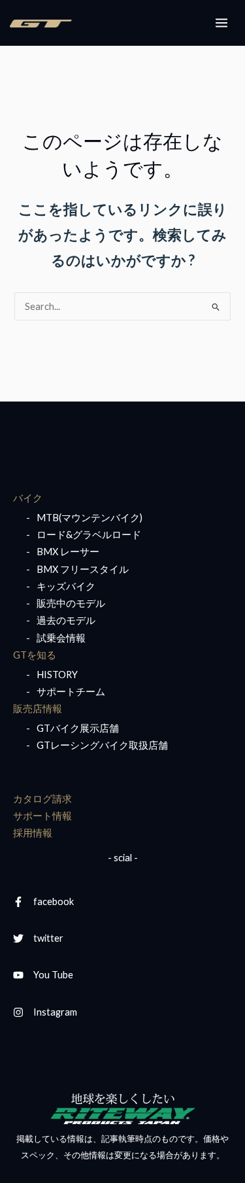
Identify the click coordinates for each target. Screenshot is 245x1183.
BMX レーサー (68, 551)
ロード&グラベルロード (89, 534)
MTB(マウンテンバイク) (89, 517)
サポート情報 (42, 815)
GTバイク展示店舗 (78, 728)
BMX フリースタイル (83, 569)
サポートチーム (71, 691)
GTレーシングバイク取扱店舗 (102, 745)
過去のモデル (66, 620)
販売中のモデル (71, 603)
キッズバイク (66, 586)
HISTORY (57, 674)
